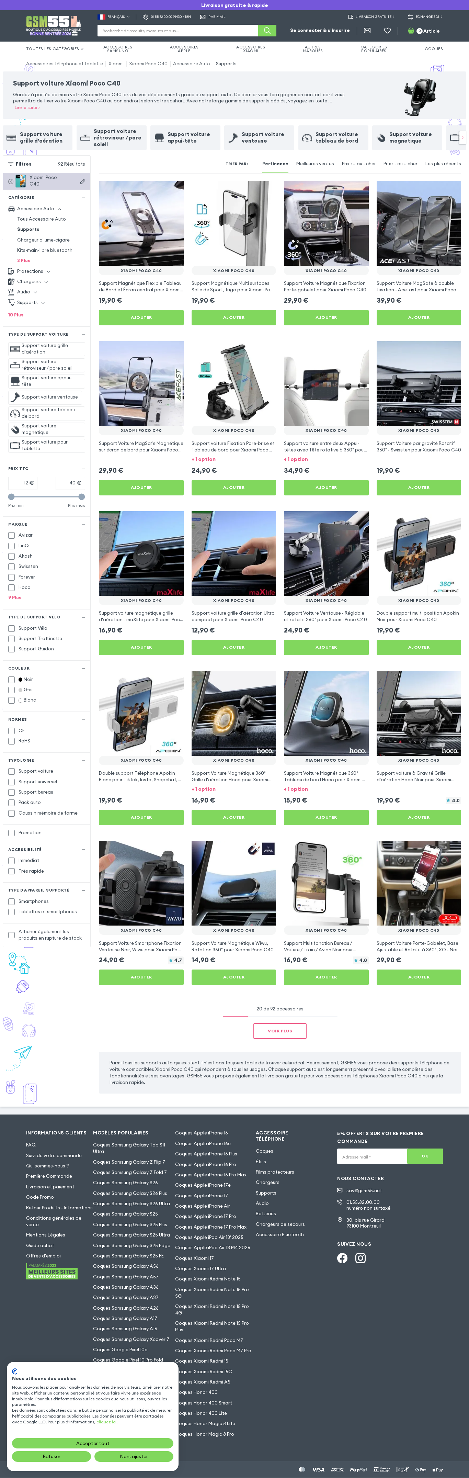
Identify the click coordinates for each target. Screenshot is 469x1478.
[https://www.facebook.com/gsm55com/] (342, 1258)
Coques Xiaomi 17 (194, 1258)
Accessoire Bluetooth (280, 1235)
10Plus (16, 315)
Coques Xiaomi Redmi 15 (201, 1361)
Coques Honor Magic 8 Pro (204, 1434)
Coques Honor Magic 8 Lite (205, 1423)
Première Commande (49, 1176)
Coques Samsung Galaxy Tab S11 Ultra (129, 1148)
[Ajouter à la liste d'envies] (174, 191)
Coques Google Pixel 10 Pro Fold (128, 1360)
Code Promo (40, 1197)
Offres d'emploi (43, 1256)
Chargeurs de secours (280, 1224)
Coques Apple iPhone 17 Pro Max (211, 1227)
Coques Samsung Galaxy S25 (125, 1214)
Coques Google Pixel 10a (120, 1350)
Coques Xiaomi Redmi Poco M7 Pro (213, 1351)
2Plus (24, 261)
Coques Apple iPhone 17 (201, 1196)
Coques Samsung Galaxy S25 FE (128, 1256)
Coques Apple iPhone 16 (201, 1133)
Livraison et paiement (50, 1187)
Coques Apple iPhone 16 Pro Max (211, 1175)
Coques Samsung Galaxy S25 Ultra (131, 1235)
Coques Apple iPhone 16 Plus (206, 1154)
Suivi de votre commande (54, 1155)
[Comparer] (161, 191)
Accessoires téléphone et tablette (64, 64)
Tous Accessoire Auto (41, 219)
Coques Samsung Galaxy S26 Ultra (131, 1204)
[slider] (11, 497)
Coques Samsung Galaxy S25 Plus (130, 1225)
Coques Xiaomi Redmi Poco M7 (209, 1340)
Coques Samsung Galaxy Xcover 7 (131, 1339)
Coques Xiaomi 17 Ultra (200, 1269)
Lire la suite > (27, 107)
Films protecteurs (275, 1172)
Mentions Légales (45, 1235)
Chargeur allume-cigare (43, 240)
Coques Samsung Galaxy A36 (126, 1287)
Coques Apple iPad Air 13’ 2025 (209, 1237)
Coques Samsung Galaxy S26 (125, 1183)
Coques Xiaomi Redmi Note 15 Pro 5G (212, 1293)
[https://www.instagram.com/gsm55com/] (360, 1258)
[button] (234, 459)
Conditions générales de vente (53, 1221)
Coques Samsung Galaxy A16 (125, 1329)
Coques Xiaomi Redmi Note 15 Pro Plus (212, 1326)
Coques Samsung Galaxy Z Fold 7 (130, 1172)
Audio (262, 1203)
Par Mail (216, 17)
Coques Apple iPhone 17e (203, 1185)
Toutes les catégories (52, 48)
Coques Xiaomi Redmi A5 (202, 1382)
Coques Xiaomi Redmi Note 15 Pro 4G (212, 1309)
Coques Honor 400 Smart (203, 1403)
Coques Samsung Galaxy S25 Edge (131, 1246)
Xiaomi (116, 64)
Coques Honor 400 (196, 1392)
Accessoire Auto (191, 64)
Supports (226, 64)
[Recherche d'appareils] (82, 181)
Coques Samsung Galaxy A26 (126, 1308)
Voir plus (280, 1030)
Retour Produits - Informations (59, 1208)
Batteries (266, 1214)
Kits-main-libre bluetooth (44, 250)
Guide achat (40, 1246)
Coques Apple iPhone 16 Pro (205, 1164)
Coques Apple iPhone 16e (203, 1143)
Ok (425, 1156)
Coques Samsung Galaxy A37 (126, 1297)
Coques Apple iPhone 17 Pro (205, 1216)
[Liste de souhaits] (387, 30)
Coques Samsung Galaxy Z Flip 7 (129, 1162)
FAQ (31, 1145)
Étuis (261, 1162)
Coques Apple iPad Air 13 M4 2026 (212, 1248)
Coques (264, 1151)
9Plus (14, 598)
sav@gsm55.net (364, 1191)
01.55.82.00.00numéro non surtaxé (368, 1205)
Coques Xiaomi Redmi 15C (203, 1372)
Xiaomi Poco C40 (148, 64)
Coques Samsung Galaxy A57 (126, 1277)
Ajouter (141, 317)
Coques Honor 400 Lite (201, 1413)
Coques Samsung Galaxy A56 (126, 1266)
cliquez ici (106, 1421)
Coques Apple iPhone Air (202, 1206)
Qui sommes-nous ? (47, 1166)
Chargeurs (267, 1182)
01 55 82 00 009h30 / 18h (171, 17)
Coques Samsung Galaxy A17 (125, 1318)
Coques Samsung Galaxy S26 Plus (130, 1193)
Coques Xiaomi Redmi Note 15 (208, 1279)
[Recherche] (267, 30)
